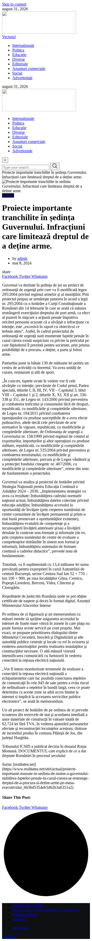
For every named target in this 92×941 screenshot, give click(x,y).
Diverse (18, 59)
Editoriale (20, 64)
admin (22, 258)
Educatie (19, 55)
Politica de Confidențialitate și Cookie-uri (45, 910)
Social (17, 73)
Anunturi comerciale (28, 68)
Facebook (20, 928)
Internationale (23, 45)
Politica (18, 50)
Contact (18, 919)
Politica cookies (25, 914)
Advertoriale (22, 78)
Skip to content (14, 4)
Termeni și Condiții (27, 905)
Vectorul (9, 37)
